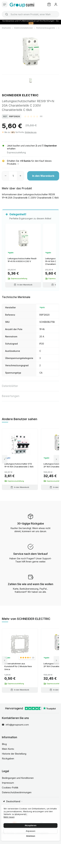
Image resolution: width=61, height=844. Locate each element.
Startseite (6, 28)
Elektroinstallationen (23, 28)
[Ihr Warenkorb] (49, 4)
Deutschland (13, 801)
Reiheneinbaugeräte (45, 28)
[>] (56, 459)
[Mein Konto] (55, 4)
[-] (5, 175)
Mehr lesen (9, 817)
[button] (33, 116)
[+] (20, 175)
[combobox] (30, 14)
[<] (4, 459)
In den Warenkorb (43, 175)
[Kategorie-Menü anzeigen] (4, 4)
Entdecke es (30, 132)
